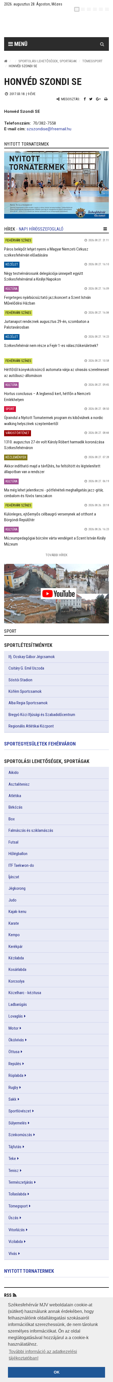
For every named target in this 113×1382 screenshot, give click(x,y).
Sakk (12, 1099)
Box (12, 819)
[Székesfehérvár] (54, 25)
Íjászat (14, 876)
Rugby (13, 1087)
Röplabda (16, 1075)
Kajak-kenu (17, 911)
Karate (14, 923)
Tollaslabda (17, 1194)
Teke (12, 1158)
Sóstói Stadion (20, 679)
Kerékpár (15, 946)
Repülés (15, 1063)
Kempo (14, 934)
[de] (95, 9)
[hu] (77, 9)
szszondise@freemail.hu (49, 128)
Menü (20, 44)
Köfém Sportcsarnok (25, 691)
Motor (13, 1028)
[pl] (89, 9)
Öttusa (14, 1051)
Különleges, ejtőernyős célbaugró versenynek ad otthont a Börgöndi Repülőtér (50, 517)
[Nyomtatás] (106, 99)
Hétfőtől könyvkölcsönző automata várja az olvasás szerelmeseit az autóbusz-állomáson (56, 372)
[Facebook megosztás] (85, 99)
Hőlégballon (18, 853)
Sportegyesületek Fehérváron (40, 744)
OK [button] (57, 1372)
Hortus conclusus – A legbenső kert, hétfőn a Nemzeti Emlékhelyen (47, 396)
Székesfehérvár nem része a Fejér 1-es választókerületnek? (51, 345)
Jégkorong (17, 888)
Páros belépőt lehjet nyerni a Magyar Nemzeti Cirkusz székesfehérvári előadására (46, 252)
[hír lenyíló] (105, 228)
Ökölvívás (16, 1040)
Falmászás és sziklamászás (31, 830)
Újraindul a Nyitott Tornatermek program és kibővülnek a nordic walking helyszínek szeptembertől (53, 420)
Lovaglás (16, 1016)
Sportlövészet (20, 1111)
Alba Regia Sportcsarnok (28, 702)
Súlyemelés (18, 1123)
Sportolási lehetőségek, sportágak (47, 61)
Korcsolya (16, 981)
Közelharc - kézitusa (25, 992)
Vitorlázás (17, 1229)
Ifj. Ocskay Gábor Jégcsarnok (32, 656)
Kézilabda (16, 958)
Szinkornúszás (20, 1134)
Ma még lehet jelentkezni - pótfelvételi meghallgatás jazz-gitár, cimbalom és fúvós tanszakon (53, 493)
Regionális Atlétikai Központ (31, 726)
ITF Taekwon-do (21, 865)
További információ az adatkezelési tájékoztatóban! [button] (43, 1354)
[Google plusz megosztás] (98, 99)
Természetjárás (21, 1182)
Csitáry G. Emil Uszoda (26, 668)
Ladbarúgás (18, 1004)
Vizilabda (16, 1241)
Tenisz (14, 1170)
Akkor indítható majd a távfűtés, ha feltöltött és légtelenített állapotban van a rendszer (52, 469)
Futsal (13, 842)
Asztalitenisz (19, 784)
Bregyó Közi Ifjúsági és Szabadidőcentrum (42, 714)
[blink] (107, 9)
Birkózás (15, 807)
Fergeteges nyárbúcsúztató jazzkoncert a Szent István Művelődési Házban (47, 300)
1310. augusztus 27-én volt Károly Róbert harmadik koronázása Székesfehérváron (54, 445)
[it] (101, 9)
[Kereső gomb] (102, 44)
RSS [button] (8, 1295)
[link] (56, 184)
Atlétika (15, 795)
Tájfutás (15, 1146)
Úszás (13, 1217)
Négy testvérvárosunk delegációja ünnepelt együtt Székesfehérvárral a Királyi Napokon (43, 276)
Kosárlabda (17, 969)
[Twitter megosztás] (90, 99)
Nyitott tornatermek (29, 1271)
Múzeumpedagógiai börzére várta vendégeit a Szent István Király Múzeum (55, 541)
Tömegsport (92, 61)
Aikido (14, 772)
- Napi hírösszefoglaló (39, 229)
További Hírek (56, 555)
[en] (83, 9)
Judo (12, 900)
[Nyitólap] (5, 61)
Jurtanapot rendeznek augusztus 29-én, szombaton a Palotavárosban (46, 324)
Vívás (13, 1253)
